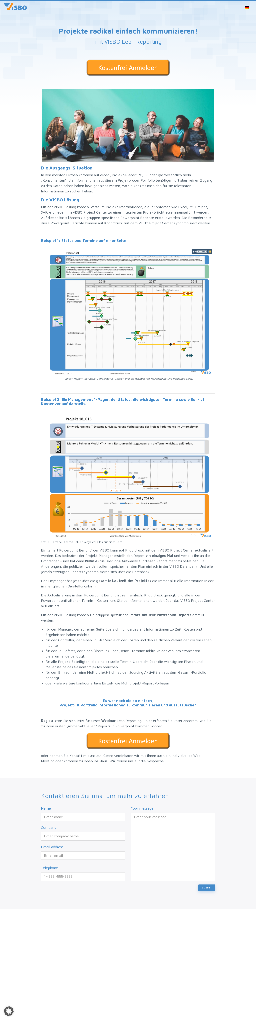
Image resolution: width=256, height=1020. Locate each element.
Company (48, 827)
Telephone (49, 868)
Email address (52, 847)
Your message (142, 808)
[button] (9, 1011)
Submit (206, 887)
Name (46, 808)
